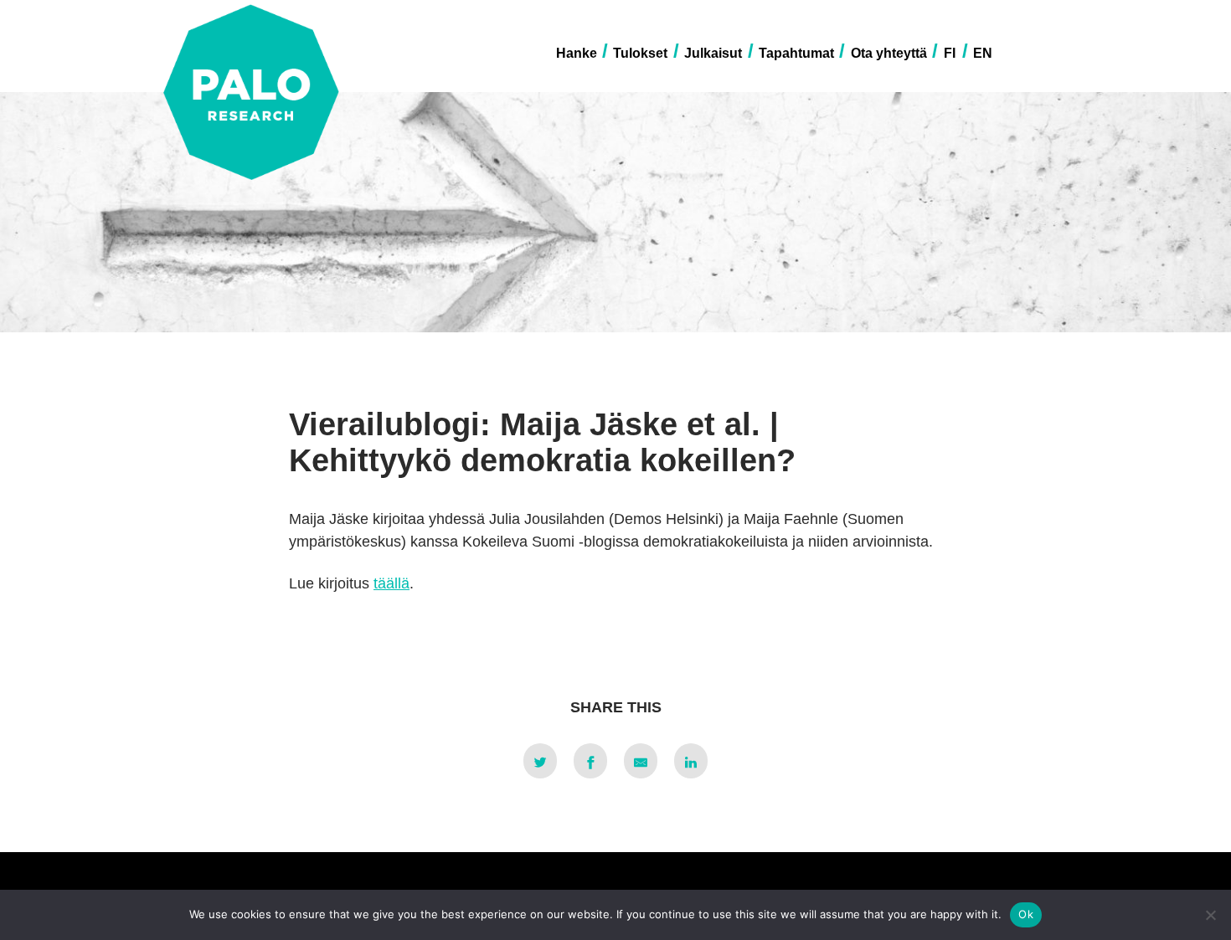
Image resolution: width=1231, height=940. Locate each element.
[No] (1210, 915)
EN (982, 53)
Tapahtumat (796, 53)
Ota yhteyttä (889, 53)
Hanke (576, 53)
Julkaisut (713, 53)
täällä (391, 583)
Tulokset (640, 53)
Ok (1025, 914)
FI (949, 53)
